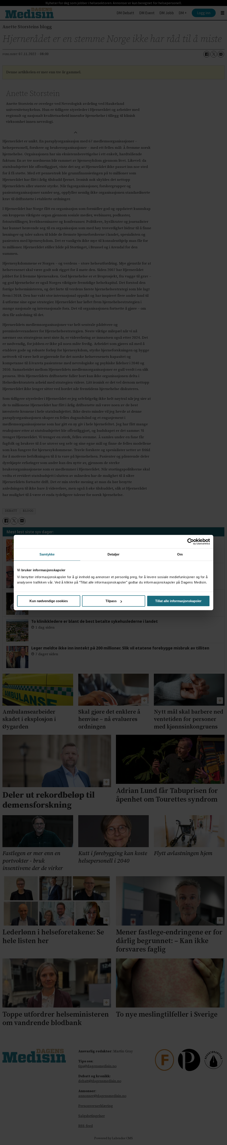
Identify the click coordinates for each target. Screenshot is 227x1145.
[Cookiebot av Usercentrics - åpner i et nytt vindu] (190, 541)
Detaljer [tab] (114, 554)
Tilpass (111, 601)
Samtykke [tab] (47, 554)
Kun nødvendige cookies (48, 601)
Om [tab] (180, 554)
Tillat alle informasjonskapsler (178, 601)
